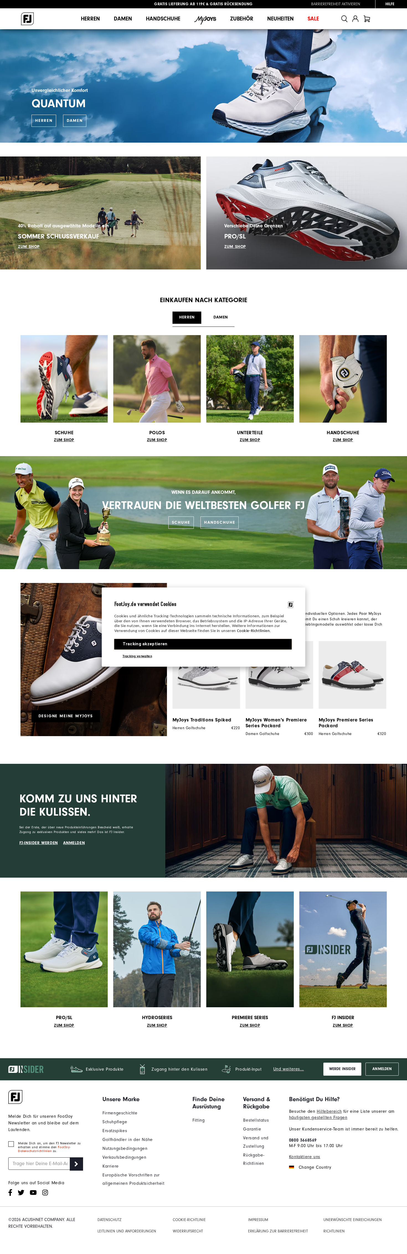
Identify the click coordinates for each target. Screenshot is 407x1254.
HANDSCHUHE (219, 522)
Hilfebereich (329, 1111)
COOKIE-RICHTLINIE (189, 1219)
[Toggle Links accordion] (143, 1099)
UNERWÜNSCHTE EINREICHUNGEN (352, 1219)
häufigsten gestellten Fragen (318, 1117)
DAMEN (75, 120)
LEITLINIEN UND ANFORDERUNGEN (126, 1231)
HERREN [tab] (187, 317)
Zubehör (241, 19)
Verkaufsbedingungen (124, 1157)
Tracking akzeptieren (145, 643)
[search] (344, 18)
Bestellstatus (256, 1120)
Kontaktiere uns (304, 1156)
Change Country (315, 1167)
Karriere (110, 1166)
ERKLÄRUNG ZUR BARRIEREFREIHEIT (278, 1231)
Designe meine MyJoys (65, 716)
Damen (123, 19)
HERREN (44, 120)
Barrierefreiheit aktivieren (335, 4)
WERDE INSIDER (342, 1069)
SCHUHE (181, 522)
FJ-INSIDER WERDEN (38, 843)
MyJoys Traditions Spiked (201, 720)
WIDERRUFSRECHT (188, 1231)
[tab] (366, 18)
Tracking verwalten (137, 656)
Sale (313, 19)
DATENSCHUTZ (109, 1219)
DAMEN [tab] (220, 317)
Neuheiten (280, 19)
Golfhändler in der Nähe (127, 1139)
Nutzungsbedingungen (124, 1148)
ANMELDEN (74, 843)
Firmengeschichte (120, 1113)
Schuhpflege (114, 1121)
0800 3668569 (303, 1140)
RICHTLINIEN (334, 1231)
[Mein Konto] (355, 18)
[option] (203, 685)
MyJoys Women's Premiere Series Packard (276, 723)
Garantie (252, 1129)
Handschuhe (163, 19)
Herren (90, 19)
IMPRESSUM (258, 1219)
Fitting (198, 1120)
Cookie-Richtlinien (253, 631)
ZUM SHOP (29, 246)
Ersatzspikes (114, 1130)
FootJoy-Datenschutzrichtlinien (44, 1149)
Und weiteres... (288, 1069)
